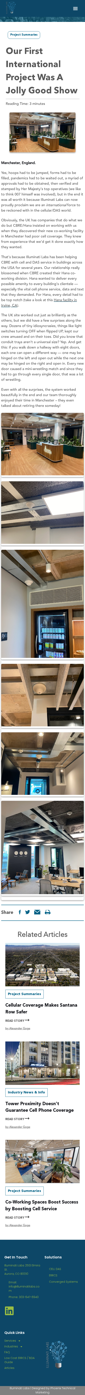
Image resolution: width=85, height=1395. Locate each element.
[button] (75, 8)
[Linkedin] (9, 1311)
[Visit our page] (47, 912)
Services (10, 1341)
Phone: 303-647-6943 (24, 1297)
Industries (11, 1346)
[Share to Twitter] (27, 912)
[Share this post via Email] (37, 912)
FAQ (7, 1352)
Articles (9, 1368)
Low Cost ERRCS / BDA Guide (19, 1360)
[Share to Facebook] (20, 912)
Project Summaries (24, 34)
